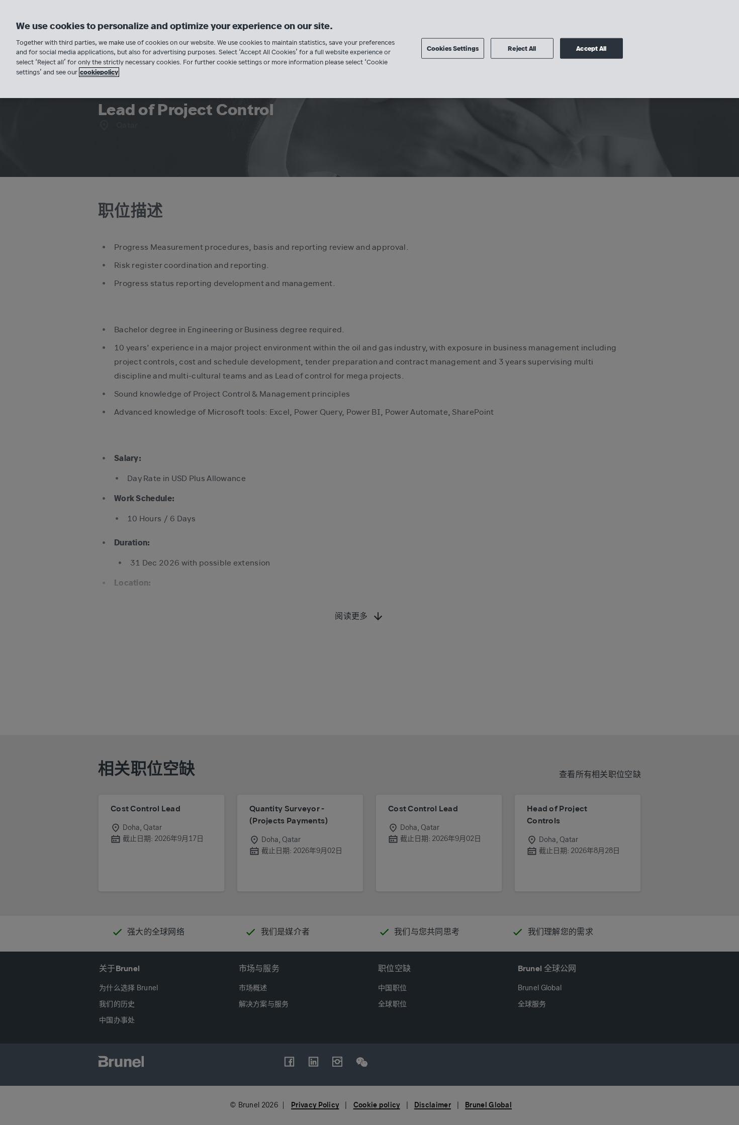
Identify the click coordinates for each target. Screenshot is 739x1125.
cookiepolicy (99, 72)
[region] (369, 49)
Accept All (591, 48)
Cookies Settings (453, 48)
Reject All (522, 48)
